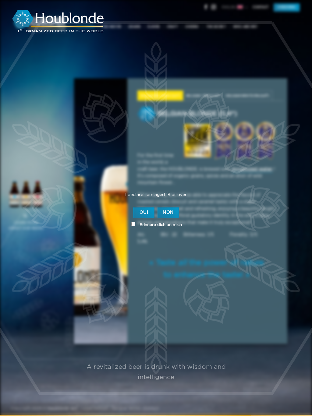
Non (168, 212)
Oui (144, 212)
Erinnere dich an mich (160, 225)
